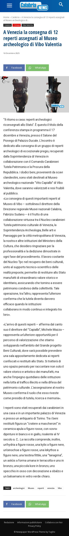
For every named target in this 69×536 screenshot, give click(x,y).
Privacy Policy (34, 526)
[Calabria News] (34, 6)
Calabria (15, 17)
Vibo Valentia (28, 25)
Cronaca (17, 25)
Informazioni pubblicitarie (29, 522)
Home (6, 17)
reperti (41, 488)
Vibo (60, 488)
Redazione (9, 522)
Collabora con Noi (53, 522)
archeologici (19, 488)
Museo (31, 488)
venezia (50, 488)
